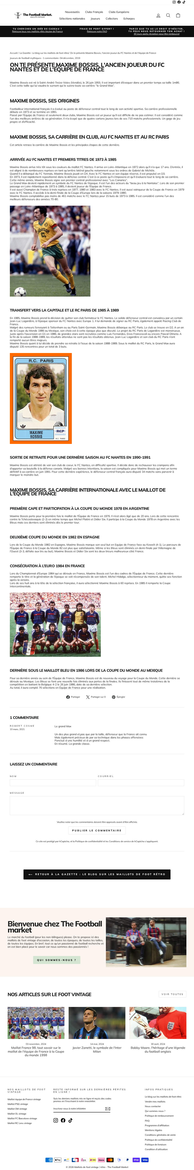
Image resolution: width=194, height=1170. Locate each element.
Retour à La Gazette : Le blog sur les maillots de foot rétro (100, 874)
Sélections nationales (72, 18)
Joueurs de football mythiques (25, 58)
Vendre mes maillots (155, 1101)
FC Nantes (92, 196)
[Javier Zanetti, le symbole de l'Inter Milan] (97, 1023)
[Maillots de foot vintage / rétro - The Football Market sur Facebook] (63, 1120)
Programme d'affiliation (157, 1125)
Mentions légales (153, 1130)
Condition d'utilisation (156, 1149)
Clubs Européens (119, 12)
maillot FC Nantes (82, 167)
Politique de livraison (155, 1144)
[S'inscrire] (107, 1109)
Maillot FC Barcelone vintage (22, 1118)
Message (17, 793)
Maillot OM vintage (17, 1108)
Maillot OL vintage (17, 1113)
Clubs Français (94, 12)
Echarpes (129, 18)
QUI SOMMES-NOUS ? (56, 959)
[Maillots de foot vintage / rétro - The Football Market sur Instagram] (55, 1120)
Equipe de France (34, 115)
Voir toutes (173, 994)
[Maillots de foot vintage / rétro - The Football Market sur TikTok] (70, 1120)
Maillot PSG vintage (18, 1104)
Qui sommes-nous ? (155, 1111)
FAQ (147, 1120)
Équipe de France (69, 687)
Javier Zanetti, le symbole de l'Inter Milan (97, 1049)
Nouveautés (72, 12)
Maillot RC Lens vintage (20, 1123)
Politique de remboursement (159, 1115)
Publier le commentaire (97, 830)
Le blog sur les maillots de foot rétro (163, 1096)
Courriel (106, 776)
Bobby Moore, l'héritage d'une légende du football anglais (158, 1049)
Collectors (112, 18)
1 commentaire (50, 58)
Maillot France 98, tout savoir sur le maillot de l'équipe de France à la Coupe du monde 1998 (36, 1051)
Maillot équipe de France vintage (24, 1099)
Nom (13, 776)
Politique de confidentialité (88, 841)
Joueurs (95, 18)
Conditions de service (120, 841)
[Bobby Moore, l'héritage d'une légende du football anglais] (158, 1023)
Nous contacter (153, 1106)
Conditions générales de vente (160, 1134)
